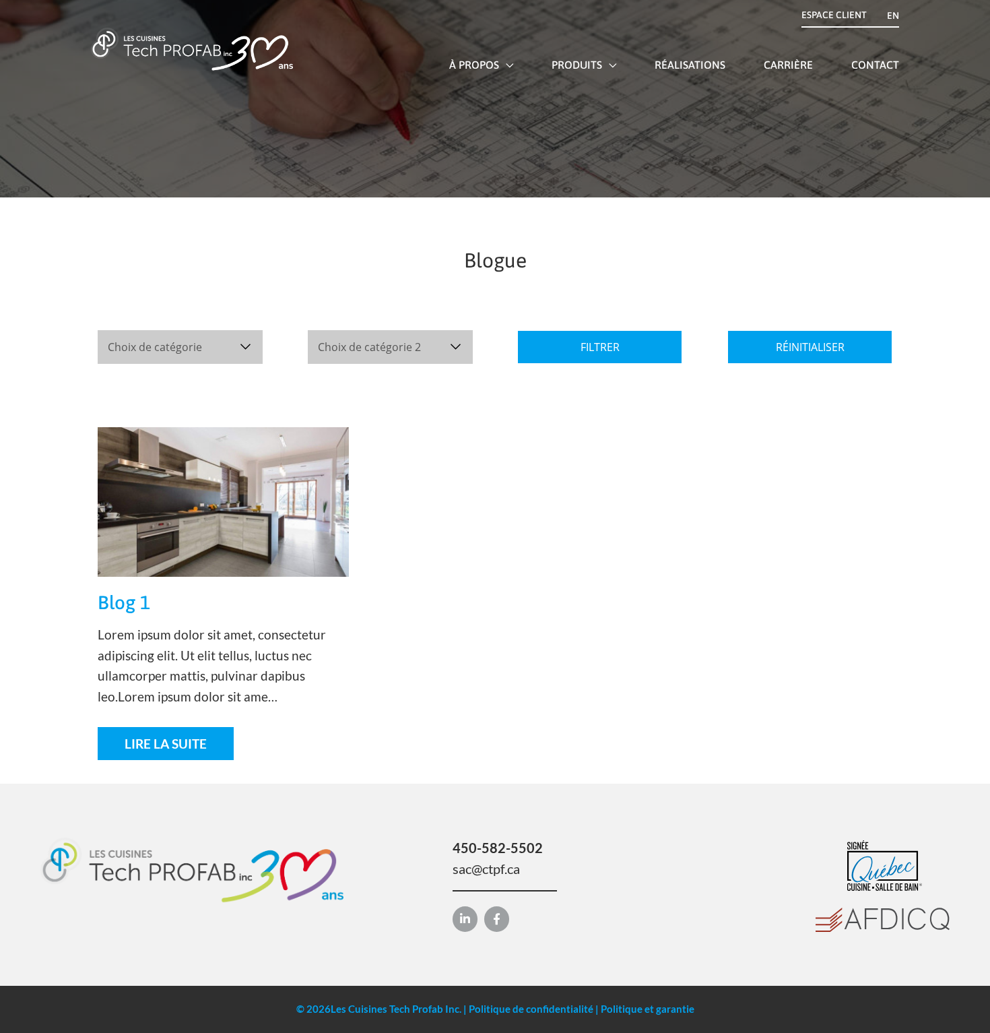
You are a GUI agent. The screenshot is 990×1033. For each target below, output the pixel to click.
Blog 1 (124, 602)
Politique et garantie (647, 1009)
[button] (506, 65)
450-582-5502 (498, 848)
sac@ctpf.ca (486, 868)
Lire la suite (166, 743)
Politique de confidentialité (531, 1009)
